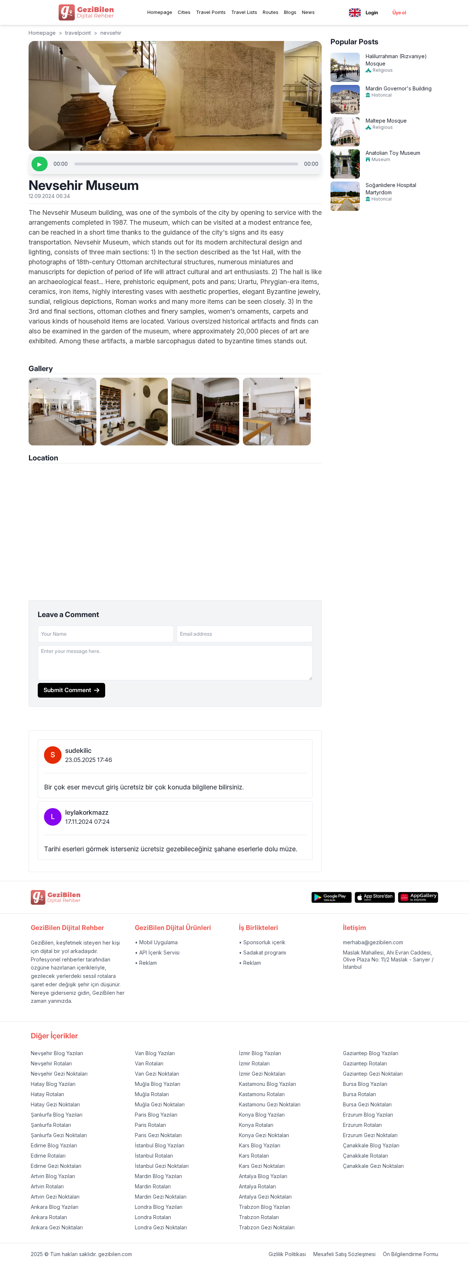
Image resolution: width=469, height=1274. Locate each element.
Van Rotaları (149, 1063)
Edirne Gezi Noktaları (56, 1166)
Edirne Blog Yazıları (54, 1145)
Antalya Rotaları (257, 1186)
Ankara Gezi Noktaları (57, 1227)
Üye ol (399, 12)
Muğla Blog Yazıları (157, 1084)
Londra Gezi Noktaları (161, 1227)
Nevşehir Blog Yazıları (57, 1053)
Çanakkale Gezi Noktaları (373, 1166)
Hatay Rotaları (47, 1094)
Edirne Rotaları (48, 1155)
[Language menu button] (354, 12)
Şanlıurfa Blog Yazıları (56, 1115)
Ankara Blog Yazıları (54, 1207)
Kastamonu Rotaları (262, 1094)
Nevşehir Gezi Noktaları (59, 1074)
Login (372, 12)
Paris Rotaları (150, 1125)
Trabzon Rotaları (259, 1217)
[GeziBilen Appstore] (375, 897)
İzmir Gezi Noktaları (262, 1074)
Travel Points (211, 12)
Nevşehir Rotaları (51, 1063)
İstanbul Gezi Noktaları (162, 1166)
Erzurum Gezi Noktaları (370, 1135)
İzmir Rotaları (254, 1063)
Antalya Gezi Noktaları (265, 1196)
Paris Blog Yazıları (156, 1115)
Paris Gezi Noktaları (158, 1135)
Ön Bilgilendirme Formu (410, 1254)
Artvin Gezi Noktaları (55, 1196)
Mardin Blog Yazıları (158, 1176)
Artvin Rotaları (47, 1186)
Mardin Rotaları (153, 1186)
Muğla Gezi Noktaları (160, 1104)
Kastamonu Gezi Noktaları (269, 1104)
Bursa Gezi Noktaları (367, 1104)
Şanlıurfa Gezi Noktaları (59, 1135)
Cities (184, 12)
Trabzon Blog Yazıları (264, 1207)
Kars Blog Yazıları (259, 1145)
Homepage (159, 12)
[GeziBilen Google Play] (331, 897)
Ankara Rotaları (49, 1217)
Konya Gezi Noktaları (264, 1135)
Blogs (290, 12)
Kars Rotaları (254, 1155)
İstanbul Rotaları (154, 1155)
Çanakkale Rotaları (365, 1155)
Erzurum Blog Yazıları (368, 1115)
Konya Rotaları (256, 1125)
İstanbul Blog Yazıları (159, 1145)
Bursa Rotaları (359, 1094)
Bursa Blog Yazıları (365, 1084)
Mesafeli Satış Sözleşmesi (344, 1254)
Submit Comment (67, 690)
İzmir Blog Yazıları (260, 1053)
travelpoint (78, 33)
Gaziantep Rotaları (365, 1063)
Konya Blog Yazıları (262, 1115)
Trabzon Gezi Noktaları (267, 1227)
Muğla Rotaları (152, 1094)
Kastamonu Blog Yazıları (267, 1084)
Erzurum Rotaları (362, 1125)
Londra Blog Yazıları (158, 1207)
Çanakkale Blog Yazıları (371, 1145)
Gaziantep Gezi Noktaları (373, 1074)
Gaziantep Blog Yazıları (370, 1053)
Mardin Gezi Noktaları (161, 1196)
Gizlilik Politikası (287, 1254)
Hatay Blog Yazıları (53, 1084)
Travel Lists (244, 12)
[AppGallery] (418, 897)
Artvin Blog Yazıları (53, 1176)
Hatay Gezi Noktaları (55, 1104)
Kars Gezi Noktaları (262, 1166)
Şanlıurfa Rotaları (51, 1125)
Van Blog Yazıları (155, 1053)
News (308, 12)
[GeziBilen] (86, 12)
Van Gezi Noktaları (157, 1074)
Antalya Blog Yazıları (263, 1176)
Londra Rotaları (153, 1217)
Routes (270, 12)
